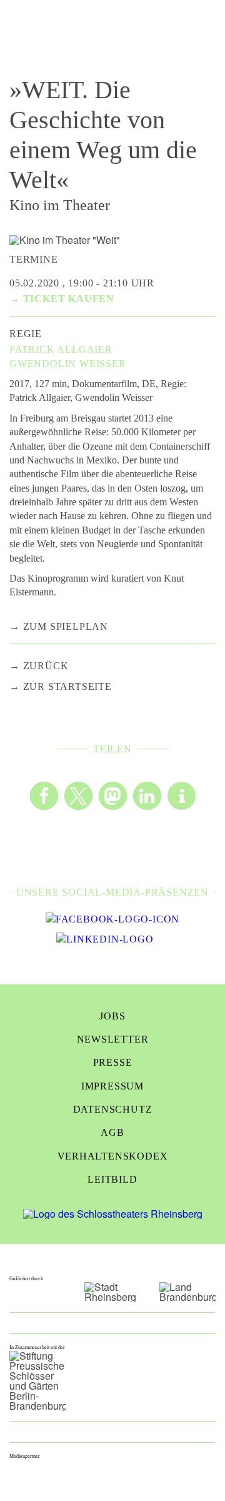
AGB (112, 1132)
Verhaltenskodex (113, 1156)
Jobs (112, 1016)
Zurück (46, 665)
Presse (112, 1062)
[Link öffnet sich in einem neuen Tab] (112, 919)
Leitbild (112, 1179)
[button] (44, 796)
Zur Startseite (67, 686)
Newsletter (113, 1039)
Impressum (112, 1086)
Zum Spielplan (65, 626)
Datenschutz (112, 1109)
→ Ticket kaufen (61, 298)
